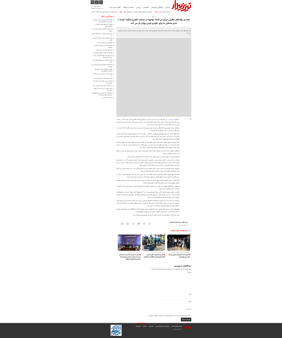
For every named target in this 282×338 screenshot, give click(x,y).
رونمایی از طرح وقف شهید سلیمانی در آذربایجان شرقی (148, 12)
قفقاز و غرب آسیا (115, 7)
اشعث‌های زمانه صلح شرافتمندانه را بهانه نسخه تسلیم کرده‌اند (102, 56)
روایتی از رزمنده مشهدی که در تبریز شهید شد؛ (102, 75)
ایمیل (189, 301)
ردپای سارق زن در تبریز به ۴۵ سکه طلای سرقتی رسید (103, 89)
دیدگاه (189, 272)
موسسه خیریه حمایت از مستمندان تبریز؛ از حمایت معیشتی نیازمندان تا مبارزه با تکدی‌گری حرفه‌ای (130, 256)
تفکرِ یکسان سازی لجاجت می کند (104, 43)
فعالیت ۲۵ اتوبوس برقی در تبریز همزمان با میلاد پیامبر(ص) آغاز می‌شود (102, 21)
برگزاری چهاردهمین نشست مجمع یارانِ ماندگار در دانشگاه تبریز (103, 70)
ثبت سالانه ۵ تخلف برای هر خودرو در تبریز (102, 86)
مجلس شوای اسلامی (176, 326)
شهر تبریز (151, 326)
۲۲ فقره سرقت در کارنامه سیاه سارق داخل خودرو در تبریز (102, 82)
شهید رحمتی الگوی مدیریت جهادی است (103, 78)
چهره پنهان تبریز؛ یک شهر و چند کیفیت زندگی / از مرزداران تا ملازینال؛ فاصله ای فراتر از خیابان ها (101, 12)
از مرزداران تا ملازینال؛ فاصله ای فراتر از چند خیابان (102, 30)
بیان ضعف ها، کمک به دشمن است (104, 50)
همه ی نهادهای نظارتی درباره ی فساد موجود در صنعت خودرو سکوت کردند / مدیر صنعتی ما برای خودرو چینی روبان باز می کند (154, 21)
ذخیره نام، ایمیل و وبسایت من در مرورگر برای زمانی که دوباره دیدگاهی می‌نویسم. (169, 315)
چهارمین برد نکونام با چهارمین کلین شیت (102, 53)
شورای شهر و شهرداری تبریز (162, 326)
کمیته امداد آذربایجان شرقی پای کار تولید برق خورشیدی (179, 255)
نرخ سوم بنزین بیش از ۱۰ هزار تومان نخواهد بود (102, 34)
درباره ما (145, 326)
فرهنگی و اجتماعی (157, 7)
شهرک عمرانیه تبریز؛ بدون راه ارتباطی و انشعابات (103, 46)
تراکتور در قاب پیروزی (108, 98)
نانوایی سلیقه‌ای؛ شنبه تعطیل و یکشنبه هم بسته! (102, 61)
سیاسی (167, 7)
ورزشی (138, 7)
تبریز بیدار (171, 119)
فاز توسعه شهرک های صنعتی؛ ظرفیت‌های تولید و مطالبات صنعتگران (154, 255)
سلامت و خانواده (128, 7)
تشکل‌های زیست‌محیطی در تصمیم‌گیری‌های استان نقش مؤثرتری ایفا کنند (102, 94)
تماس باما (138, 326)
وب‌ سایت (188, 309)
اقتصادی (145, 7)
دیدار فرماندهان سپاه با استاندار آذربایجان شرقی (102, 39)
